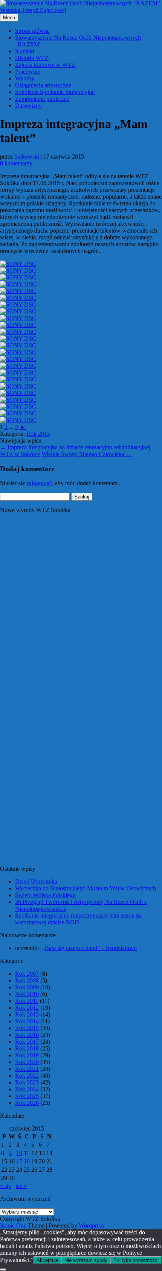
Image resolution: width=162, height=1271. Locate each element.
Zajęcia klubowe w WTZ (45, 65)
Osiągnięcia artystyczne (43, 85)
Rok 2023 (27, 1082)
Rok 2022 (27, 1075)
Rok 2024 (27, 1089)
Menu (9, 17)
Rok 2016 (27, 1035)
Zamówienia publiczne (42, 99)
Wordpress (91, 1225)
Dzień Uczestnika (36, 881)
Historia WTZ (32, 58)
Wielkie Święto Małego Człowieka (86, 454)
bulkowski (26, 156)
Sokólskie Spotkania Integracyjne (55, 92)
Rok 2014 (27, 1021)
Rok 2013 (27, 1014)
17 (19, 1161)
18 (27, 1161)
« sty (5, 1186)
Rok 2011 (26, 1001)
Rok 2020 (27, 1062)
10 (19, 1153)
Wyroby (24, 78)
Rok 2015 (38, 433)
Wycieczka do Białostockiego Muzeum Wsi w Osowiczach (85, 888)
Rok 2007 (27, 973)
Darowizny (28, 105)
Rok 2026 (27, 1103)
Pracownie (27, 71)
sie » (21, 1186)
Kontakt (24, 51)
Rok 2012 (27, 1007)
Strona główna (32, 31)
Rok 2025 (27, 1096)
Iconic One (13, 1225)
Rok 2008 (27, 980)
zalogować (39, 483)
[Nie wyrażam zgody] (3, 1269)
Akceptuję (47, 1260)
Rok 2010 (27, 994)
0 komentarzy (16, 163)
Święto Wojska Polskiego (45, 895)
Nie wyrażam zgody (85, 1260)
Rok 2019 (27, 1055)
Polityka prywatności (136, 1260)
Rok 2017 (27, 1041)
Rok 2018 (27, 1048)
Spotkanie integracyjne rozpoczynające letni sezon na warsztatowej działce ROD (78, 918)
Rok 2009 (27, 987)
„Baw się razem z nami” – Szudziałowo (89, 948)
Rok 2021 (27, 1069)
